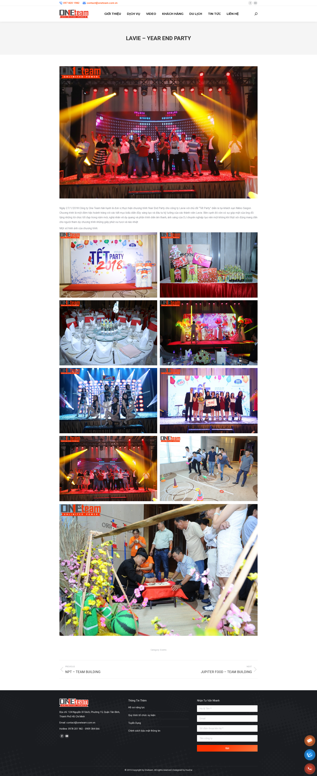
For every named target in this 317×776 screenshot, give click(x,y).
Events (163, 650)
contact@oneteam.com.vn (102, 2)
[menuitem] (113, 14)
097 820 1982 (71, 2)
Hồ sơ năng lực (136, 707)
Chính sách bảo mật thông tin (144, 730)
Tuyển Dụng (134, 722)
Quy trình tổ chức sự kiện (141, 715)
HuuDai (188, 770)
